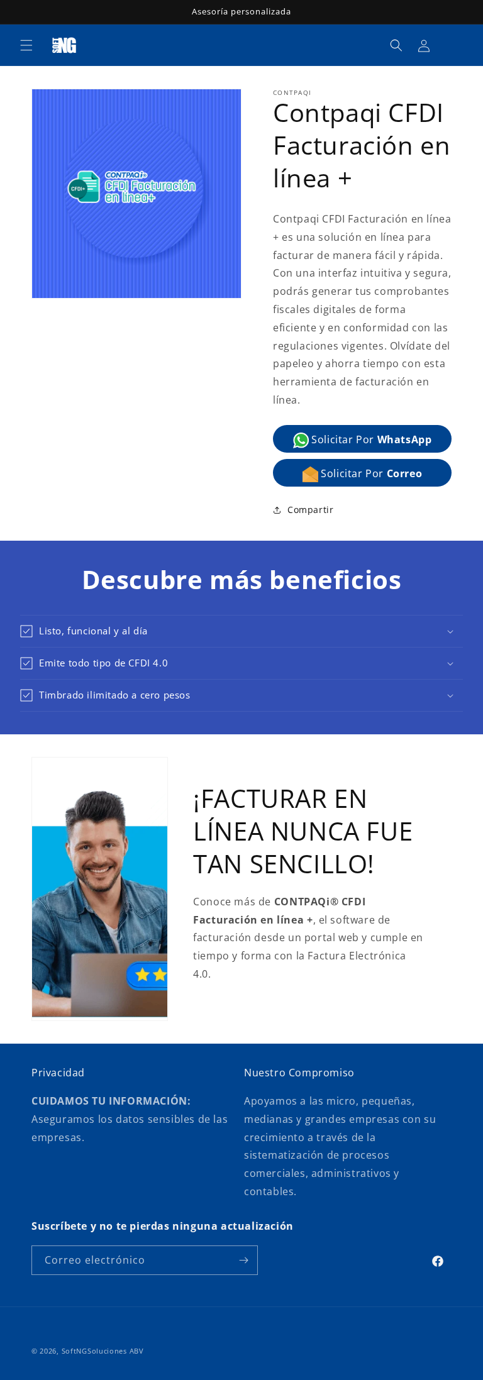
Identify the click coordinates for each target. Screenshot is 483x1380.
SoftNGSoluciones (96, 1350)
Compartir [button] (310, 510)
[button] (26, 45)
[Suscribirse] (243, 1260)
